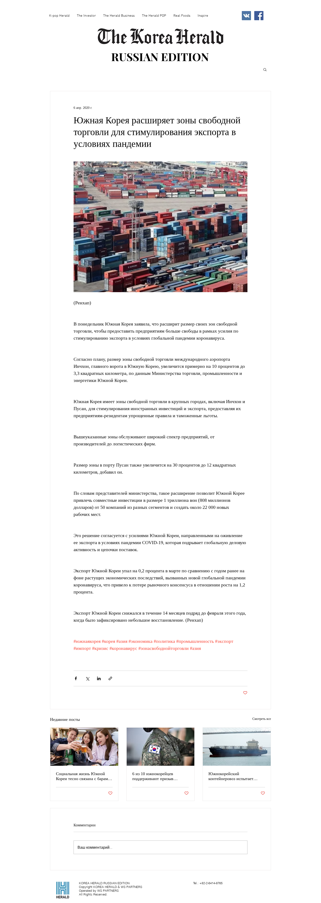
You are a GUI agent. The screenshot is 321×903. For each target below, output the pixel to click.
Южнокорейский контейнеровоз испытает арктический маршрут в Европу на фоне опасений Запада (232, 776)
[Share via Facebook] (76, 678)
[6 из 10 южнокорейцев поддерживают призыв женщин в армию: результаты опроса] (161, 747)
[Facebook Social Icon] (258, 15)
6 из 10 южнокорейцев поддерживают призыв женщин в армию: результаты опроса (159, 776)
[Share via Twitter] (87, 678)
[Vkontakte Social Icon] (246, 15)
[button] (265, 69)
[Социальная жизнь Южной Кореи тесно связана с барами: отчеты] (84, 747)
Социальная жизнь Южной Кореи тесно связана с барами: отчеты (83, 776)
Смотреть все (261, 719)
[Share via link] (110, 678)
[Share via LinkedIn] (99, 678)
